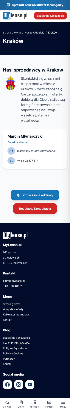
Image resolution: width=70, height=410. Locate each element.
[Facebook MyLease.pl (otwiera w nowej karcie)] (7, 384)
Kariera (7, 363)
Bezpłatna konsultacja (16, 337)
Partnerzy (9, 358)
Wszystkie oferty (13, 309)
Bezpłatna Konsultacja (50, 15)
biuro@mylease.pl (14, 280)
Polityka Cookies (13, 353)
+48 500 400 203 (14, 286)
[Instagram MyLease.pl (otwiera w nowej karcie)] (18, 384)
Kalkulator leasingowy (16, 314)
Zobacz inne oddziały (38, 195)
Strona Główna (12, 32)
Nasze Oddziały (34, 32)
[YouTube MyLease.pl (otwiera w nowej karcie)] (29, 384)
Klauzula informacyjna (16, 342)
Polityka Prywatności (15, 348)
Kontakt (7, 319)
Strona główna (12, 304)
